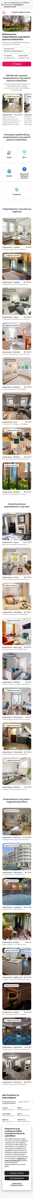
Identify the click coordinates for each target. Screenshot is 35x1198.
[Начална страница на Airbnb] (3, 12)
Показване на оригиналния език (14, 5)
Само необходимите (17, 1178)
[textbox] (9, 58)
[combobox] (17, 51)
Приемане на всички (17, 1173)
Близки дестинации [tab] (9, 1102)
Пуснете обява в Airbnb (21, 12)
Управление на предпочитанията (16, 1184)
